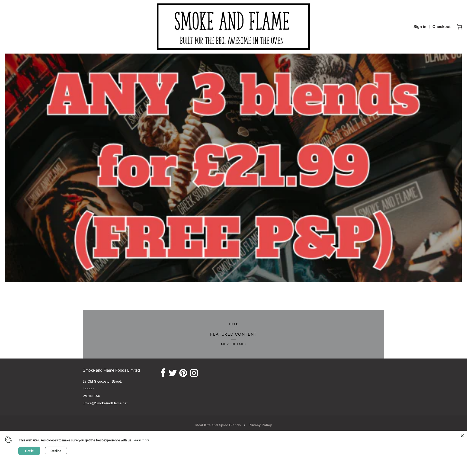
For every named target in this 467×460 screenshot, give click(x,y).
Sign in (419, 27)
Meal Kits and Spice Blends (218, 425)
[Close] (462, 435)
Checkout (441, 27)
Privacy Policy (260, 425)
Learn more (141, 440)
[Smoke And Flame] (233, 26)
